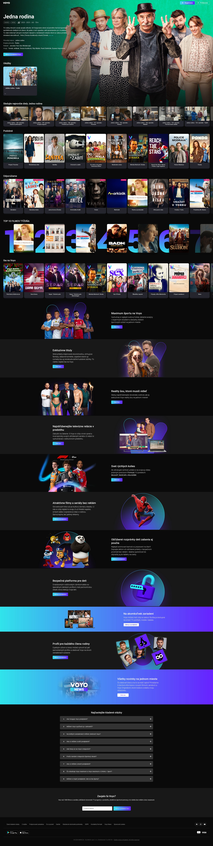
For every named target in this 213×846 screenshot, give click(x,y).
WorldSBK (132, 475)
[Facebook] (196, 824)
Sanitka (55, 164)
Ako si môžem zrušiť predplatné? (76, 741)
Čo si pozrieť (50, 824)
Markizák (117, 210)
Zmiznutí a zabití (75, 164)
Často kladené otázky (13, 824)
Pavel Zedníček (46, 48)
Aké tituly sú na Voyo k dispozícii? (76, 749)
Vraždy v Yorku (179, 210)
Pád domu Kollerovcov (13, 294)
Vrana (96, 210)
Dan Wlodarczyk (25, 46)
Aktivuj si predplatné (60, 519)
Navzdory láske (34, 210)
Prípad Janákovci (179, 294)
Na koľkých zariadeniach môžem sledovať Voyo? (82, 734)
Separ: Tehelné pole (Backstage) (75, 295)
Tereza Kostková (25, 48)
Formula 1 (131, 472)
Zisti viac (58, 366)
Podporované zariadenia (36, 824)
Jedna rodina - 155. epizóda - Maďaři (145, 123)
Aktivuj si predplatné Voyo (13, 54)
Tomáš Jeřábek (13, 48)
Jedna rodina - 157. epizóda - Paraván (93, 123)
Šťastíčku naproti (138, 294)
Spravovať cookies (119, 824)
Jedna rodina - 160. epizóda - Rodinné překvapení (16, 123)
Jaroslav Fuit (14, 46)
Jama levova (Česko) (54, 210)
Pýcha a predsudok (137, 210)
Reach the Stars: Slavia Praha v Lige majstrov (158, 165)
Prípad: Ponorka (13, 164)
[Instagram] (200, 824)
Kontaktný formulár (96, 824)
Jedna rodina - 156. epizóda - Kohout (119, 123)
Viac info (51, 35)
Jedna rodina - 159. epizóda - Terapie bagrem (42, 123)
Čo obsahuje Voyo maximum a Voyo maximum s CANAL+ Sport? (87, 771)
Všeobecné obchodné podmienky (73, 824)
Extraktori (13, 210)
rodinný (13, 22)
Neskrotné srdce (117, 164)
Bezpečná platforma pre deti (69, 580)
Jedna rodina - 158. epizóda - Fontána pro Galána (67, 123)
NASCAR (122, 475)
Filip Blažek (36, 48)
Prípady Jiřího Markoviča (158, 294)
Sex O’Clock (116, 294)
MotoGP (114, 475)
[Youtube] (204, 824)
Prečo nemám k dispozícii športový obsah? (80, 756)
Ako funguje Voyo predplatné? (75, 719)
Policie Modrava (179, 164)
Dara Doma (34, 294)
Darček (58, 824)
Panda (200, 164)
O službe (24, 824)
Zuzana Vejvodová (58, 48)
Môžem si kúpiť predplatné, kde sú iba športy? (81, 779)
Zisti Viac (117, 327)
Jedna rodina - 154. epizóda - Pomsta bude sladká (171, 123)
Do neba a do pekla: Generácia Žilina (96, 165)
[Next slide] (210, 117)
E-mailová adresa (89, 808)
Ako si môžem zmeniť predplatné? (77, 764)
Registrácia (189, 3)
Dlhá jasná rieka (158, 210)
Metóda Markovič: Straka (137, 164)
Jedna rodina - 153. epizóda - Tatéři (197, 123)
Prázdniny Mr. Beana (200, 210)
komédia (6, 22)
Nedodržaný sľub (34, 164)
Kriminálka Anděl (75, 210)
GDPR (86, 824)
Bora (199, 294)
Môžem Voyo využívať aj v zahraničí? (78, 726)
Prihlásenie (204, 3)
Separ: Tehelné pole (55, 294)
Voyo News (108, 824)
